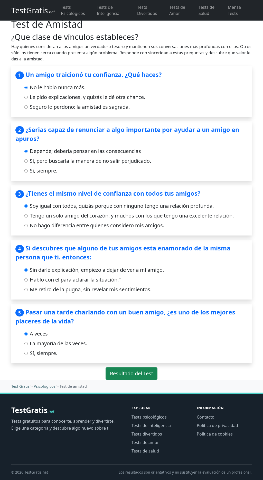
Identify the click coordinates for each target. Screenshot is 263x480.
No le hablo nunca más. (57, 87)
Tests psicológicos (149, 417)
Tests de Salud (206, 10)
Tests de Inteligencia (108, 10)
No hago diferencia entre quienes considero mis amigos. (96, 225)
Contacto (205, 417)
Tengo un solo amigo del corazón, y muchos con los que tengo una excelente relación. (131, 215)
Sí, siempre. (43, 170)
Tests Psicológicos (73, 10)
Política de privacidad (217, 425)
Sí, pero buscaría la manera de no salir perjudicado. (90, 160)
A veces (38, 333)
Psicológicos (44, 386)
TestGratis (32, 410)
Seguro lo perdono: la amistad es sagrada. (79, 106)
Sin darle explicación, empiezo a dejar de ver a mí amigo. (96, 269)
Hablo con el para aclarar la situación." (75, 279)
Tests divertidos (147, 434)
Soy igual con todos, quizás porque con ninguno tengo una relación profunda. (121, 205)
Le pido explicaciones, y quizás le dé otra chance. (87, 97)
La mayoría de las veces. (58, 343)
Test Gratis (20, 386)
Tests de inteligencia (151, 425)
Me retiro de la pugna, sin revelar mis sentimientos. (90, 289)
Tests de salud (145, 451)
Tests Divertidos (147, 10)
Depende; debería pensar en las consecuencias (85, 151)
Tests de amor (145, 442)
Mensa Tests (234, 10)
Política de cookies (215, 434)
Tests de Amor (177, 10)
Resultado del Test (131, 373)
